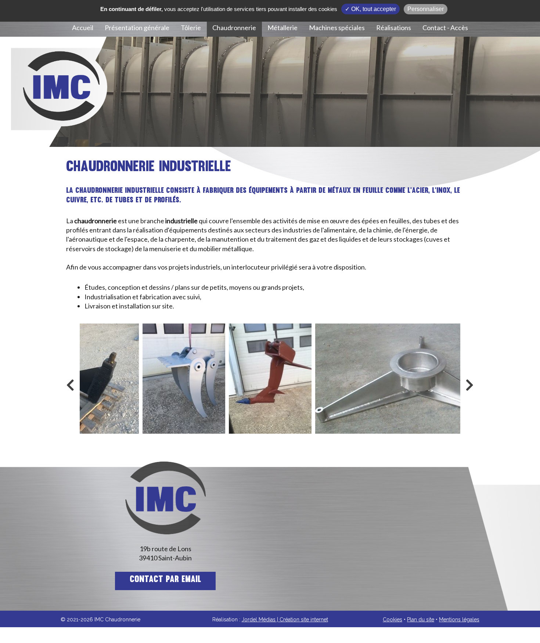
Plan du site (420, 619)
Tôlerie (191, 28)
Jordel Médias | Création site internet (285, 619)
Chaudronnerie (234, 28)
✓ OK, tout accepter (370, 9)
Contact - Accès (445, 28)
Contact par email (165, 579)
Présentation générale (137, 28)
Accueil (82, 28)
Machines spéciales (337, 28)
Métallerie (282, 28)
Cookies (392, 619)
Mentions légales (459, 619)
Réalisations (393, 28)
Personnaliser (425, 9)
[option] (184, 379)
